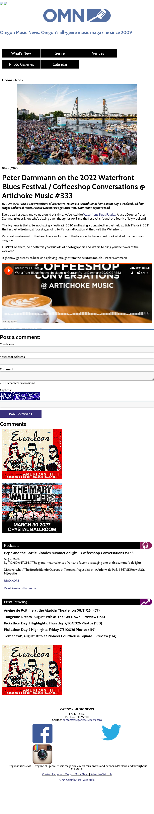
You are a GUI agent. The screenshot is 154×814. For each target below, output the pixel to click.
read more (11, 580)
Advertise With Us (101, 774)
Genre (60, 53)
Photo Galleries (21, 64)
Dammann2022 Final (32, 328)
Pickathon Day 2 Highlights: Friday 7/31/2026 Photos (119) (49, 629)
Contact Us (48, 774)
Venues (98, 53)
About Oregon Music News (73, 774)
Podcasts (11, 545)
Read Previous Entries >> (20, 588)
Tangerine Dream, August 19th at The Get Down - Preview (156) (54, 617)
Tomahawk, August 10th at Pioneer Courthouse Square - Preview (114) (60, 636)
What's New (21, 53)
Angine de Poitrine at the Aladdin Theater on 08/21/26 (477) (52, 610)
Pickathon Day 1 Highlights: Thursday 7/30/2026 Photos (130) (53, 623)
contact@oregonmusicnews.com (82, 719)
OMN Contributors (70, 779)
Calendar (60, 64)
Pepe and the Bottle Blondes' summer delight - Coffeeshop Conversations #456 (69, 553)
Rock (19, 80)
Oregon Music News (11, 328)
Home (7, 80)
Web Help (89, 779)
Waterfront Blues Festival (100, 214)
